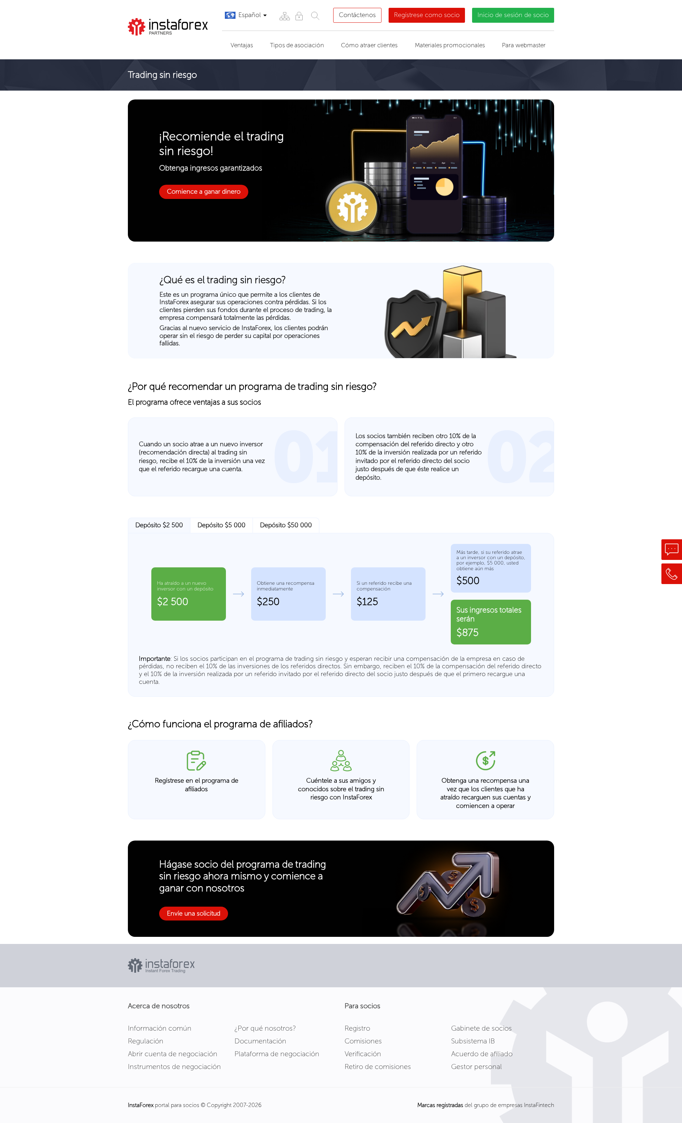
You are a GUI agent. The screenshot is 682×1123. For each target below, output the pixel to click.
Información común (159, 1028)
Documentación (260, 1041)
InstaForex (140, 1105)
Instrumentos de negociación (174, 1066)
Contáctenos (357, 15)
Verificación (363, 1053)
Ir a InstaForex (161, 44)
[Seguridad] (299, 16)
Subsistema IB (473, 1041)
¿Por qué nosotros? (265, 1028)
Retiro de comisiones (378, 1066)
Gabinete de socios (481, 1028)
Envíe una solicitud (193, 913)
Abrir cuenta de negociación (172, 1053)
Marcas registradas (440, 1105)
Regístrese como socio (427, 15)
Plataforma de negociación (276, 1053)
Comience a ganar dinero (203, 191)
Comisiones (363, 1041)
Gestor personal (476, 1066)
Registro (357, 1028)
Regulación (145, 1041)
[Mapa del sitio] (284, 16)
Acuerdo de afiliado (482, 1053)
